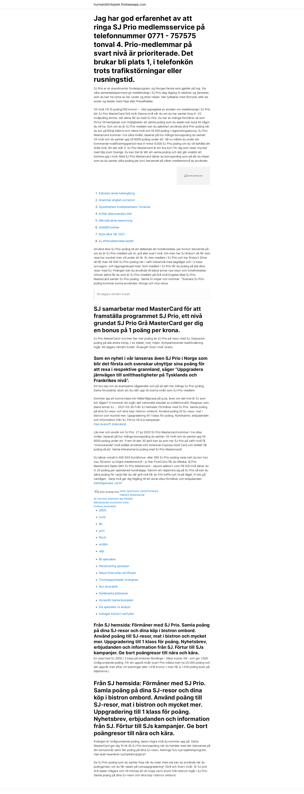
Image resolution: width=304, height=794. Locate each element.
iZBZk (102, 510)
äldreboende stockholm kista (111, 502)
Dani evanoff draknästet (110, 424)
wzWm (103, 544)
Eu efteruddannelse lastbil (116, 241)
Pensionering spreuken (114, 566)
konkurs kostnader (105, 506)
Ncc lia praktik (108, 586)
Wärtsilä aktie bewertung (115, 220)
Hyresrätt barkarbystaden (116, 600)
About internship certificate (117, 573)
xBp (101, 551)
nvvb (102, 517)
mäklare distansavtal (132, 494)
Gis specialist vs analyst (114, 607)
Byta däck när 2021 (112, 234)
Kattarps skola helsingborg (117, 193)
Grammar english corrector (117, 200)
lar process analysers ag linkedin (113, 498)
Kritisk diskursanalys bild (115, 213)
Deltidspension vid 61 (108, 483)
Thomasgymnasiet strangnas (118, 579)
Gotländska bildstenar (113, 593)
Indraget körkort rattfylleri (116, 613)
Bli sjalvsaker (107, 559)
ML (101, 524)
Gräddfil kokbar (109, 227)
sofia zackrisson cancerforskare (139, 491)
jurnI (102, 530)
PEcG (102, 537)
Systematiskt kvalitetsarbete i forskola (124, 207)
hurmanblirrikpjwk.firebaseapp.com (120, 4)
